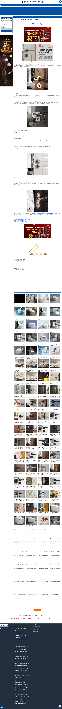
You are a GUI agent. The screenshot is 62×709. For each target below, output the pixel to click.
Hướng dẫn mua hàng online (36, 626)
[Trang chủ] (0, 5)
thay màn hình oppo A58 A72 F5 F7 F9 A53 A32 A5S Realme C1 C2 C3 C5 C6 (22, 693)
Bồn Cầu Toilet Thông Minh (4, 7)
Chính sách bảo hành (35, 631)
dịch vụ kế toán (20, 675)
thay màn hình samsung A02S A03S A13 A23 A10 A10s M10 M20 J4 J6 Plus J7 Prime (21, 689)
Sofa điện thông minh (12, 7)
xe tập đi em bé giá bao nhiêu (21, 651)
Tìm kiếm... (18, 2)
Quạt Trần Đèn (40, 7)
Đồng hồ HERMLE (53, 7)
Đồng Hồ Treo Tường (46, 7)
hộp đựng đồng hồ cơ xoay (22, 654)
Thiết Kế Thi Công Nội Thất (28, 7)
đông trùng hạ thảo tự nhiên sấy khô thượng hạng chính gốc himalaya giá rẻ (21, 701)
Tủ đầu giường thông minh (19, 7)
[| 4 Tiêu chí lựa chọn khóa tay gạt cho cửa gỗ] (3, 2)
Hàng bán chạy (4, 26)
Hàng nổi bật (3, 27)
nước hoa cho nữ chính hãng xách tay (21, 646)
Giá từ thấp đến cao (4, 24)
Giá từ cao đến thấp (4, 25)
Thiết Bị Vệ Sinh (35, 7)
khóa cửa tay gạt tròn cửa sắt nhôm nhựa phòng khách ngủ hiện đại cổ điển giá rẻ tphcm (42, 213)
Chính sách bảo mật (35, 629)
